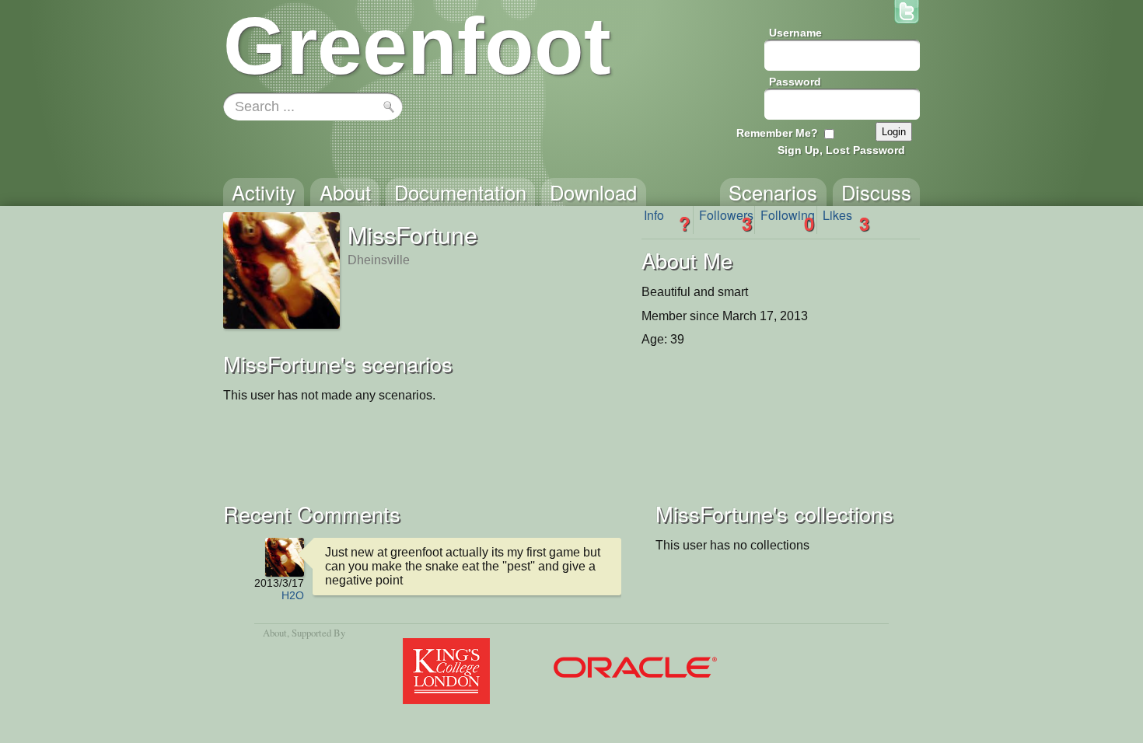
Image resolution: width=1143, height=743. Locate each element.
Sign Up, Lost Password (841, 150)
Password (795, 81)
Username (795, 32)
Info (667, 220)
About (275, 633)
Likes (846, 220)
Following (787, 220)
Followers (726, 220)
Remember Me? (777, 133)
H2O (292, 595)
